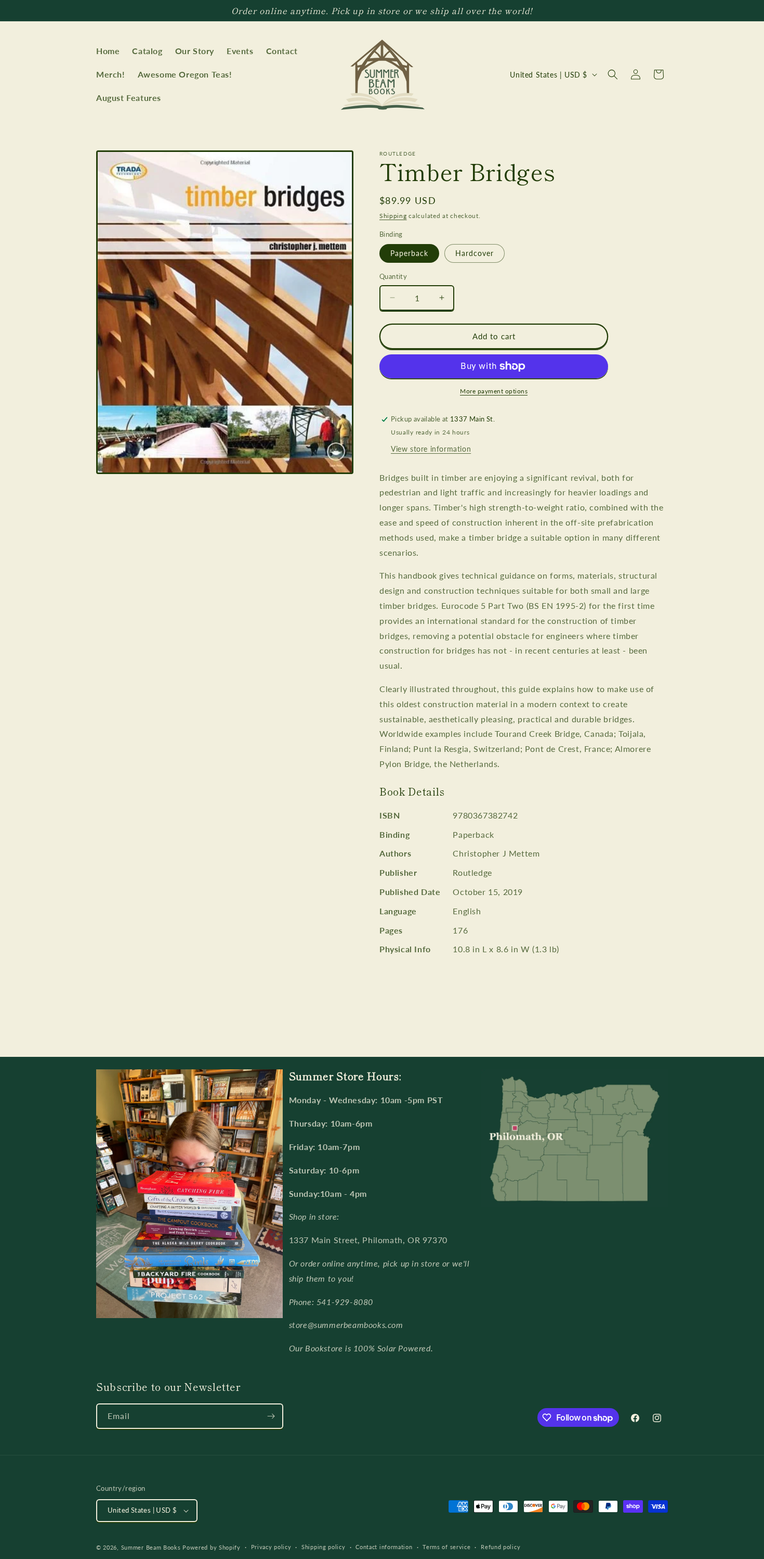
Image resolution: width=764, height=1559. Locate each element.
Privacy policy (271, 1546)
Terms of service (446, 1546)
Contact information (383, 1546)
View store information (431, 448)
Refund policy (500, 1546)
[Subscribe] (270, 1416)
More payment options (494, 391)
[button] (612, 74)
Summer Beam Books (151, 1547)
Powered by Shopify (211, 1547)
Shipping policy (323, 1546)
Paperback (409, 253)
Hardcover (474, 253)
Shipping (393, 216)
